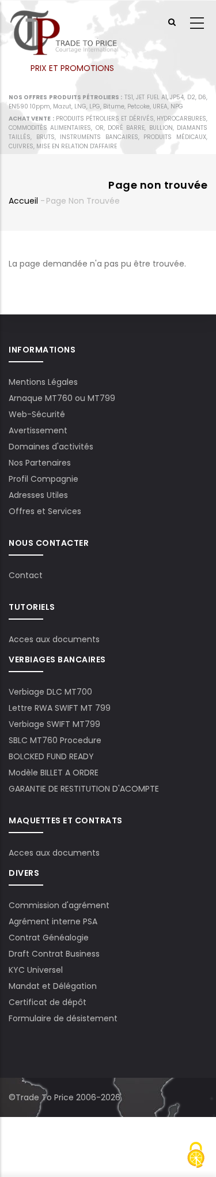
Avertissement (38, 430)
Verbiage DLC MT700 (50, 692)
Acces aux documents (54, 639)
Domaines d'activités (51, 446)
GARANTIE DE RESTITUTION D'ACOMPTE (84, 788)
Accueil (23, 201)
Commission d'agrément (59, 905)
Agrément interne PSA (53, 921)
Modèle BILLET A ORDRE (53, 772)
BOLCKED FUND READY (51, 756)
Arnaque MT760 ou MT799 (62, 398)
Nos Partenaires (40, 462)
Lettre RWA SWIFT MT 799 (60, 708)
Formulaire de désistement (63, 1018)
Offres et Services (45, 511)
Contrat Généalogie (49, 937)
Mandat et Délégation (53, 986)
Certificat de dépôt (47, 1002)
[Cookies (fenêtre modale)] (196, 1156)
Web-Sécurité (37, 414)
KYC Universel (36, 970)
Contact (26, 575)
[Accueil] (64, 24)
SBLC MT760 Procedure (55, 740)
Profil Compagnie (43, 479)
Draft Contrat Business (54, 953)
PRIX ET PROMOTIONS (72, 68)
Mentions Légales (43, 382)
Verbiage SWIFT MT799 (54, 724)
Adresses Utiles (38, 495)
